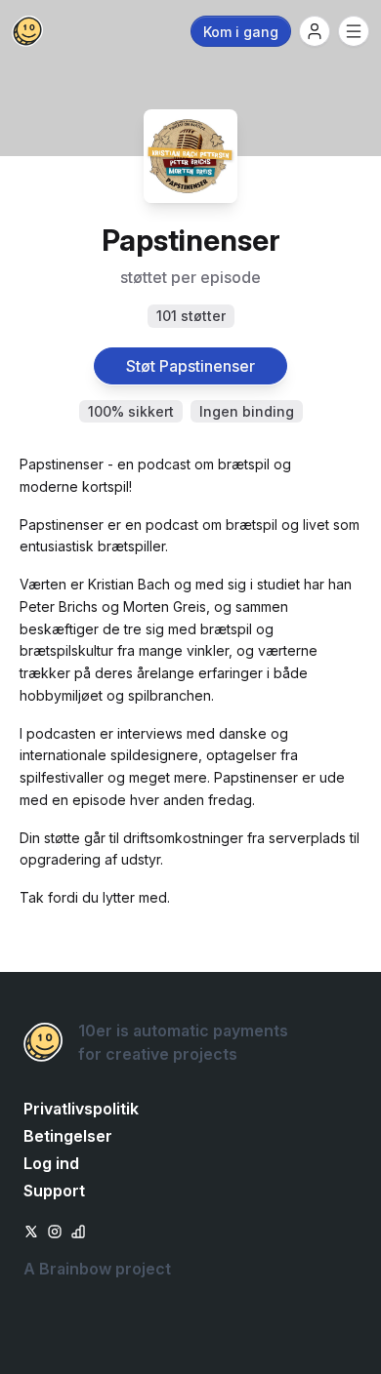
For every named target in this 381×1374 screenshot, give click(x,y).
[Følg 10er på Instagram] (55, 1229)
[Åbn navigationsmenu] (353, 31)
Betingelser (67, 1136)
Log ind (51, 1163)
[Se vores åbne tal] (78, 1229)
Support (54, 1190)
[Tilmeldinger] (314, 31)
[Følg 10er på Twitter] (31, 1229)
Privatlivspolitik (81, 1108)
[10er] (27, 31)
